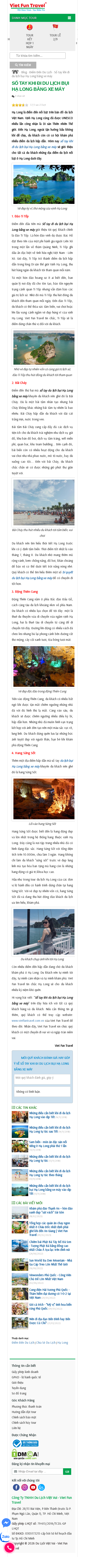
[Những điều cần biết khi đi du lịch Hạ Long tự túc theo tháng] (20, 1175)
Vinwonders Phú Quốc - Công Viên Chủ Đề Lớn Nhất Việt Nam (50, 1277)
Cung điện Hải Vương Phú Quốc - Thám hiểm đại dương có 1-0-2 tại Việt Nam (50, 1293)
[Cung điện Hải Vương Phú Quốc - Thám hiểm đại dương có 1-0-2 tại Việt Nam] (20, 1294)
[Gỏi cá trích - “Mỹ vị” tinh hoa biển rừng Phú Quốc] (20, 1309)
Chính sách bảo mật (24, 1417)
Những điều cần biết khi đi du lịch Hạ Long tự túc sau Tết (49, 1129)
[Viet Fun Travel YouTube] (32, 1487)
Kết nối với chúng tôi (25, 1480)
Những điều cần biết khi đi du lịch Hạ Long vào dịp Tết (49, 1115)
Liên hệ (16, 1428)
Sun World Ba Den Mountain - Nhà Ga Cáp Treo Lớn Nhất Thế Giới (50, 1262)
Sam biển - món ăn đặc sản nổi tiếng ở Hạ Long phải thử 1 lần (48, 1144)
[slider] (20, 105)
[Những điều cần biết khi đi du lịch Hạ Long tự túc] (20, 1161)
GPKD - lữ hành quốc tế (26, 1377)
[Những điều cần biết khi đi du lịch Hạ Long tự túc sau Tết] (20, 1131)
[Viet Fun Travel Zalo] (41, 1487)
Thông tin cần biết (24, 1365)
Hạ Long (62, 1342)
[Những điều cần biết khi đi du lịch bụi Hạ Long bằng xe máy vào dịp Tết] (20, 1190)
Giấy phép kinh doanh (25, 1372)
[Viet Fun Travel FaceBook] (15, 1487)
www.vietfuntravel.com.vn (28, 1021)
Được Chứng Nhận (24, 1435)
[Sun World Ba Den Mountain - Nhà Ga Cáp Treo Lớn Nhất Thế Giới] (20, 1264)
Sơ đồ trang (19, 1393)
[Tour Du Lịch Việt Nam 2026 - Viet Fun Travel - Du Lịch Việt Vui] (28, 6)
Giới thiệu (17, 1382)
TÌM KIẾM (24, 65)
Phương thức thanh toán (26, 1406)
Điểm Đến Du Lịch (40, 72)
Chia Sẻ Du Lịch (45, 1342)
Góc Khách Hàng (23, 1400)
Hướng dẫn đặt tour (24, 1412)
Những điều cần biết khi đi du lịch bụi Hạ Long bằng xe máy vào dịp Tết (50, 1189)
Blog (24, 72)
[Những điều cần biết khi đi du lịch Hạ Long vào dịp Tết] (20, 1117)
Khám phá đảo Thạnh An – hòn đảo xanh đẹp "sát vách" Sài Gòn (51, 1210)
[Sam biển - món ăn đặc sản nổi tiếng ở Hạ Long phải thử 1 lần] (20, 1146)
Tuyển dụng (19, 1388)
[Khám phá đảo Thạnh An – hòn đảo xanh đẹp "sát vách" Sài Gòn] (20, 1212)
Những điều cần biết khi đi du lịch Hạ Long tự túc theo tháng (49, 1173)
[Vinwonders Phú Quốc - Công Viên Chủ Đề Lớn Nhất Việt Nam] (20, 1279)
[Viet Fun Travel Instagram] (24, 1487)
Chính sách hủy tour (24, 1423)
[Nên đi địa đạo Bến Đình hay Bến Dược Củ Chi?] (20, 1323)
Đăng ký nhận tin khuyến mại (31, 1464)
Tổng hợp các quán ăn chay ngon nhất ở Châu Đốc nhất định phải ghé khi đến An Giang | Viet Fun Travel (49, 1229)
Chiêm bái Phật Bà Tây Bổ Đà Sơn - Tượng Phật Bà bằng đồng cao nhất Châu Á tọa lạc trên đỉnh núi (50, 1246)
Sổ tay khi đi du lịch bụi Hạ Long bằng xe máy (41, 74)
